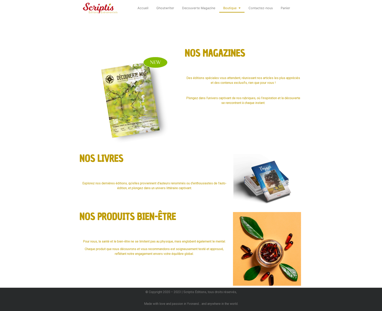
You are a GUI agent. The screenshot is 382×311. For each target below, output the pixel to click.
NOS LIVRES (101, 158)
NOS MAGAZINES (215, 53)
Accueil (142, 8)
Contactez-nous (260, 8)
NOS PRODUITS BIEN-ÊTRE (128, 216)
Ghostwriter (165, 8)
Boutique (230, 8)
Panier (285, 8)
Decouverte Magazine (198, 8)
